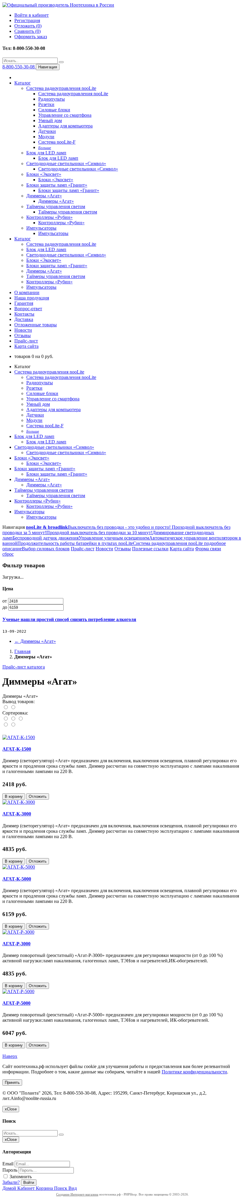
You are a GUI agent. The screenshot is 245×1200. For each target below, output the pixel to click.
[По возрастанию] (6, 724)
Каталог (22, 82)
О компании (26, 292)
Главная (22, 651)
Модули (46, 136)
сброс (8, 554)
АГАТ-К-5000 (16, 878)
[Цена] (20, 718)
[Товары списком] (6, 707)
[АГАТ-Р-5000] (18, 991)
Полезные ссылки (150, 548)
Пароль (9, 1170)
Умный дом (50, 120)
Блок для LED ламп (46, 152)
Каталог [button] (22, 238)
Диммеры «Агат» (44, 195)
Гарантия (23, 303)
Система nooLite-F (57, 142)
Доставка (23, 319)
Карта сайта (26, 346)
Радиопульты (51, 99)
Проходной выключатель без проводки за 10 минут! (99, 532)
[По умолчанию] (6, 718)
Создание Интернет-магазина (77, 1194)
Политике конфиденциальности (194, 1071)
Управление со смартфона (64, 115)
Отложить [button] (38, 796)
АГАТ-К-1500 (16, 749)
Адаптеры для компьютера (65, 125)
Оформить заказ (30, 36)
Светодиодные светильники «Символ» (66, 163)
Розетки (46, 104)
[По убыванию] (13, 724)
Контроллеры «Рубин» (49, 217)
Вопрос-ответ (28, 308)
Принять (12, 1082)
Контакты (24, 313)
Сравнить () (27, 31)
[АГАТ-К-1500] (18, 737)
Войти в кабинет (31, 15)
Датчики (47, 131)
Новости (23, 330)
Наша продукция (31, 297)
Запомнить (20, 1176)
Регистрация (27, 20)
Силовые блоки (54, 109)
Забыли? (11, 1182)
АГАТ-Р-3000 (16, 943)
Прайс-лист (26, 340)
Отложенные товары (35, 324)
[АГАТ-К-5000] (18, 866)
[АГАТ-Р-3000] (18, 932)
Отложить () (28, 25)
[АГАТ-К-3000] (18, 802)
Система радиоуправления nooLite (61, 88)
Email (7, 1163)
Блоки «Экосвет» (43, 174)
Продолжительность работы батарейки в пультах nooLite (75, 543)
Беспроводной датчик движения (46, 537)
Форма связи (208, 548)
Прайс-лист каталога (23, 666)
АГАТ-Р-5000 (16, 1003)
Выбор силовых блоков (46, 548)
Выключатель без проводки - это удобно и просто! (119, 527)
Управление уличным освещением (114, 537)
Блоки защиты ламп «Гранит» (56, 185)
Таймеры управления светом (55, 206)
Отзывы (22, 335)
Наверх (9, 1056)
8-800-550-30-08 (19, 66)
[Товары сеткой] (13, 707)
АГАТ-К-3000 (16, 813)
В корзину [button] (14, 796)
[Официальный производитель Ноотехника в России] (58, 4)
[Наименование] (13, 718)
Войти (28, 1182)
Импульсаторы (41, 228)
